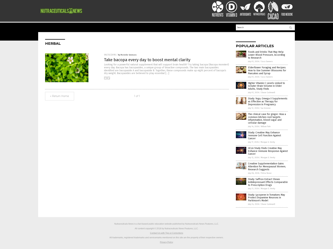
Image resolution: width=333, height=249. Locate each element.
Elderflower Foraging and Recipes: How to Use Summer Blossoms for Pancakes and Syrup (267, 70)
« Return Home (59, 96)
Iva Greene (266, 108)
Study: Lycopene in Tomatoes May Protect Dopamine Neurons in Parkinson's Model (266, 197)
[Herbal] (61, 15)
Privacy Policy (166, 242)
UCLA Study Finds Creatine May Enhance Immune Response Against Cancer (268, 151)
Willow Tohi (266, 126)
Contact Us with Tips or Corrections (166, 233)
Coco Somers (267, 61)
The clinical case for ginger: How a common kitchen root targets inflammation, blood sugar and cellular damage (267, 118)
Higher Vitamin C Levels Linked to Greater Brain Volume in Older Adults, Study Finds (266, 86)
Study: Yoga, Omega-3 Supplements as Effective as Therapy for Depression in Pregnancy (267, 101)
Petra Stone (266, 173)
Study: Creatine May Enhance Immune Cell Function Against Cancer (264, 135)
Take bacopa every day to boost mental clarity (147, 59)
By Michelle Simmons (127, 55)
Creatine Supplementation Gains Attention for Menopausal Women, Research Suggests (267, 166)
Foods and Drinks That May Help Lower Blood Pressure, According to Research (266, 54)
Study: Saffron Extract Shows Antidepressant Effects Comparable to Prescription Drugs (268, 182)
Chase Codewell (268, 92)
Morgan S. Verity (268, 142)
